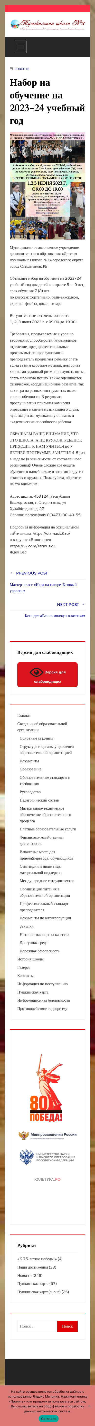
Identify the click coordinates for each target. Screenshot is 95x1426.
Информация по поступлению (42, 984)
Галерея (23, 967)
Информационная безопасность (43, 1000)
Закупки (27, 926)
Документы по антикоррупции (45, 918)
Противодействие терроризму (42, 1008)
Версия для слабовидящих (50, 676)
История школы (30, 959)
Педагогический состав (39, 800)
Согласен (48, 1419)
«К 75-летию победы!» (37, 1259)
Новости (21, 69)
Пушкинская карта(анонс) (39, 1292)
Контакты (25, 975)
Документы (29, 761)
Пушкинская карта (32, 992)
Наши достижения (32, 1267)
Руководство (30, 792)
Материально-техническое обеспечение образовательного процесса (45, 814)
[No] (88, 1405)
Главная (23, 715)
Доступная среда (34, 942)
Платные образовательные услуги (48, 829)
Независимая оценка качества (44, 934)
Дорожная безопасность (39, 951)
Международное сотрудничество (47, 880)
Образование (30, 769)
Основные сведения (36, 738)
